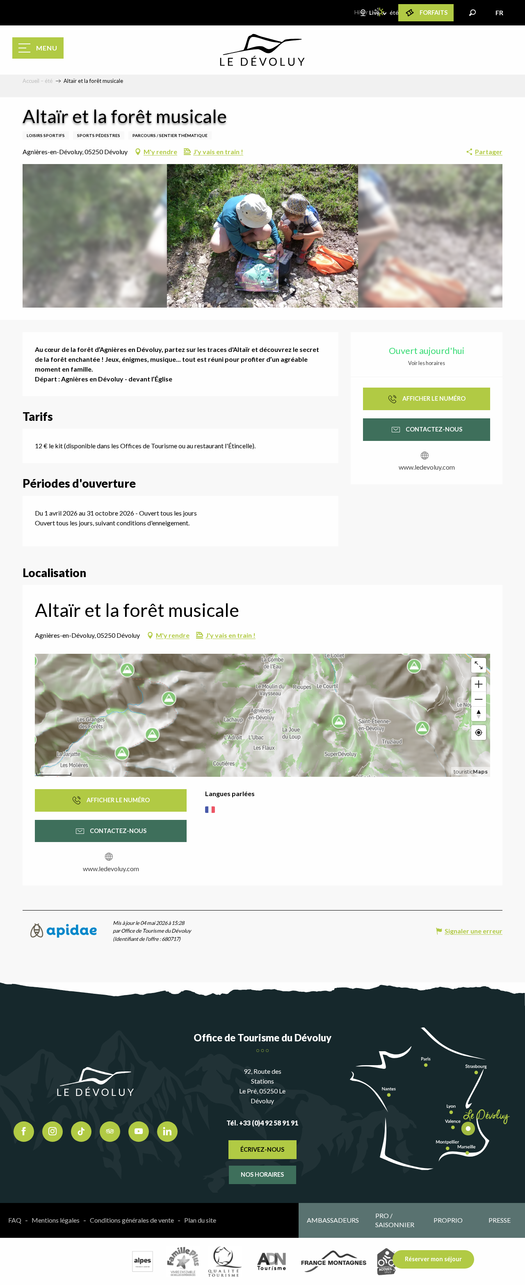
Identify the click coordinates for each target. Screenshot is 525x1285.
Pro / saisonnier (394, 1220)
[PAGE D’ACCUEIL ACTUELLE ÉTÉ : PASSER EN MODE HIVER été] (379, 12)
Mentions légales (56, 1220)
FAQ (14, 1220)
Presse (499, 1220)
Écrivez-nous (262, 1149)
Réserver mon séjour (433, 1258)
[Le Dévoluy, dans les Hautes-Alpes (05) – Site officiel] (262, 50)
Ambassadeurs (333, 1220)
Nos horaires (262, 1174)
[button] (472, 12)
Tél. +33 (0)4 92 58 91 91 (262, 1123)
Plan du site (200, 1220)
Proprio (448, 1220)
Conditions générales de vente (132, 1220)
